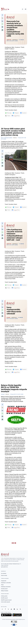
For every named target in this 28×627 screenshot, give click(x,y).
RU (16, 624)
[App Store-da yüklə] (6, 615)
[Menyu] (25, 9)
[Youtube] (11, 609)
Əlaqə (2, 584)
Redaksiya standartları (6, 586)
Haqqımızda (3, 580)
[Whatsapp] (2, 609)
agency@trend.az (4, 566)
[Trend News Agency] (5, 554)
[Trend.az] (5, 9)
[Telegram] (14, 609)
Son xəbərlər (3, 573)
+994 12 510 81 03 (4, 565)
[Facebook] (5, 609)
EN (11, 624)
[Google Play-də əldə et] (17, 615)
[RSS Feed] (20, 609)
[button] (2, 15)
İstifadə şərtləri (4, 596)
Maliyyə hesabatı (4, 590)
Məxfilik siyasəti (4, 597)
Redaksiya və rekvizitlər (6, 582)
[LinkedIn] (17, 609)
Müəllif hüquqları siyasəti (6, 600)
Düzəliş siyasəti (4, 588)
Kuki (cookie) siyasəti (5, 601)
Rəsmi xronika (4, 575)
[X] (8, 609)
